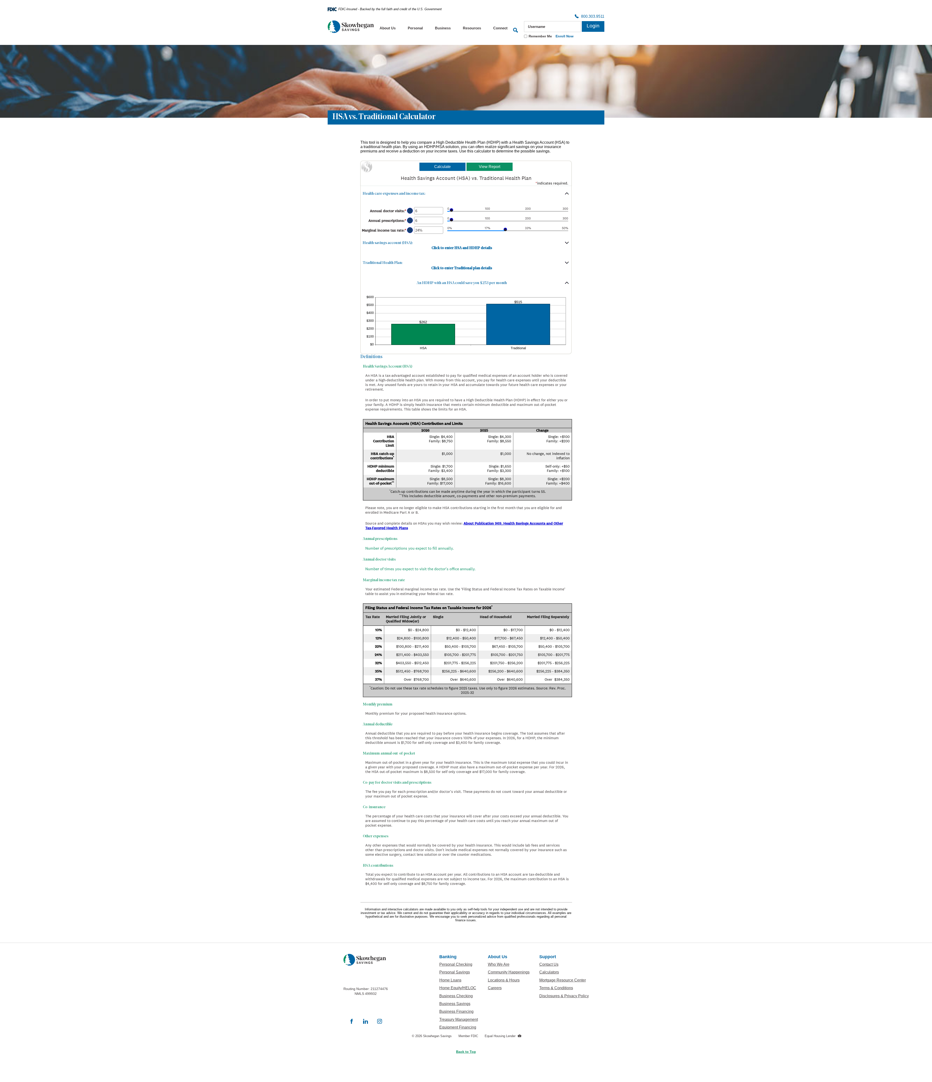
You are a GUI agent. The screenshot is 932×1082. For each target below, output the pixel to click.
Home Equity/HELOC (458, 988)
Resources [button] (472, 28)
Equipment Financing (458, 1027)
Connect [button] (500, 28)
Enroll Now (565, 36)
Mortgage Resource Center (564, 980)
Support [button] (547, 956)
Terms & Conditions (564, 988)
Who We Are (509, 964)
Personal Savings (458, 972)
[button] (466, 195)
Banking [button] (448, 956)
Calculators (564, 972)
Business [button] (443, 28)
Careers (509, 988)
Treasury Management (458, 1019)
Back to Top (466, 1052)
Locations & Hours (509, 980)
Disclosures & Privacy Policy (564, 996)
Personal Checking (458, 964)
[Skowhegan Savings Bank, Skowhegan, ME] (351, 26)
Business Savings (458, 1003)
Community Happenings (509, 972)
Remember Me (540, 36)
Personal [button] (415, 28)
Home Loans (450, 980)
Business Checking (458, 996)
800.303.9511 (591, 17)
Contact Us (548, 964)
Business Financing (458, 1011)
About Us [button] (388, 28)
